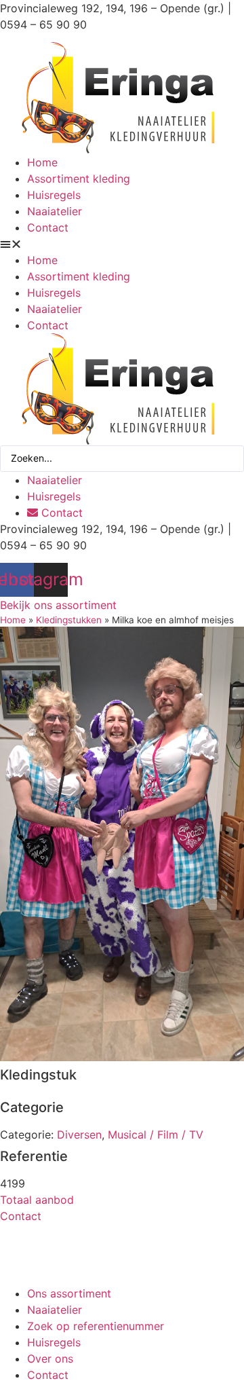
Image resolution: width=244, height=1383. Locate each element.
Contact (47, 227)
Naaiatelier (54, 211)
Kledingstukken (69, 619)
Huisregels (54, 195)
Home (42, 162)
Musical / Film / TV (155, 1134)
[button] (122, 244)
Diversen (79, 1134)
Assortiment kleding (78, 178)
